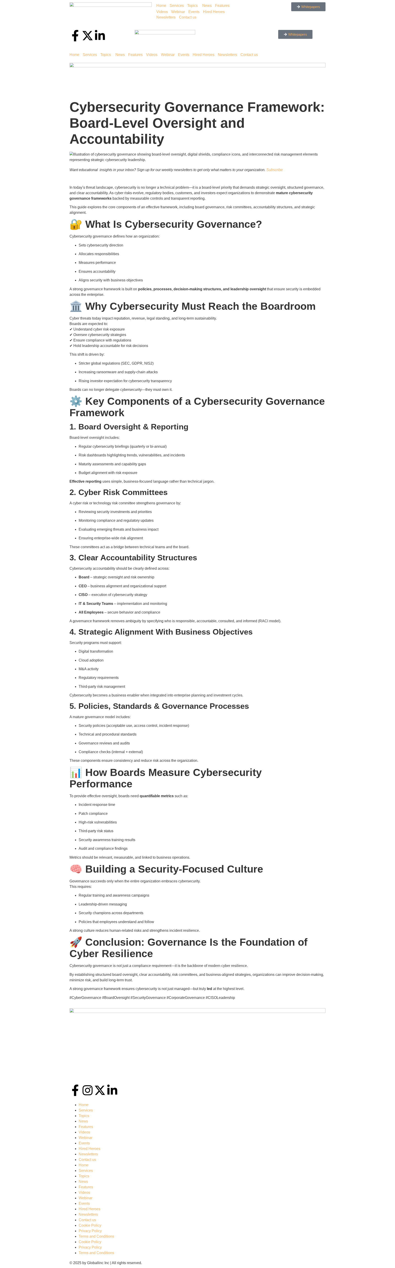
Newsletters (166, 17)
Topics (192, 6)
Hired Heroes (214, 12)
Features (222, 6)
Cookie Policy (90, 1225)
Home (161, 6)
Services (177, 6)
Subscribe (274, 170)
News (207, 6)
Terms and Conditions (96, 1236)
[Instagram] (87, 1090)
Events (194, 12)
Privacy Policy (90, 1231)
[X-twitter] (100, 1090)
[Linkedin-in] (112, 1090)
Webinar (178, 12)
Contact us (187, 17)
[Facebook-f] (75, 1090)
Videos (162, 12)
